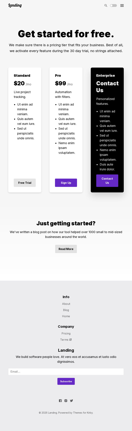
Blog (66, 310)
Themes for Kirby (83, 412)
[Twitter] (71, 401)
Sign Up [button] (66, 182)
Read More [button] (66, 249)
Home (66, 316)
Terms (64, 339)
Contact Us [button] (107, 180)
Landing (52, 412)
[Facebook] (60, 401)
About (66, 303)
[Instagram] (65, 401)
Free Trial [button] (24, 182)
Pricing (66, 333)
